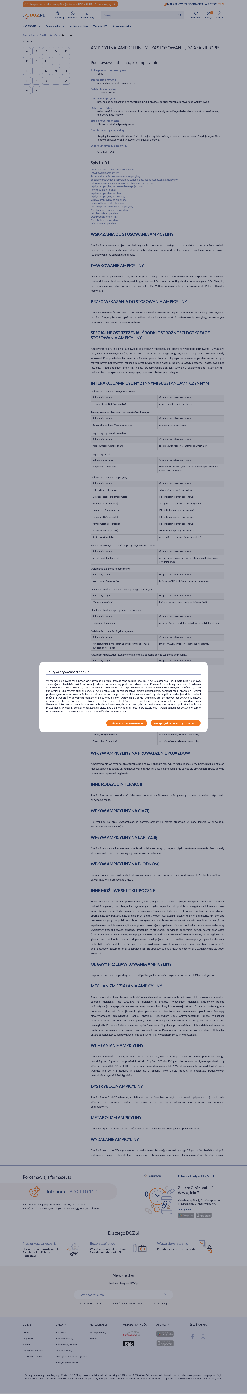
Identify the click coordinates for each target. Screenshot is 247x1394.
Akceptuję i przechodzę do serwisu (175, 723)
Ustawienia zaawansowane (126, 723)
